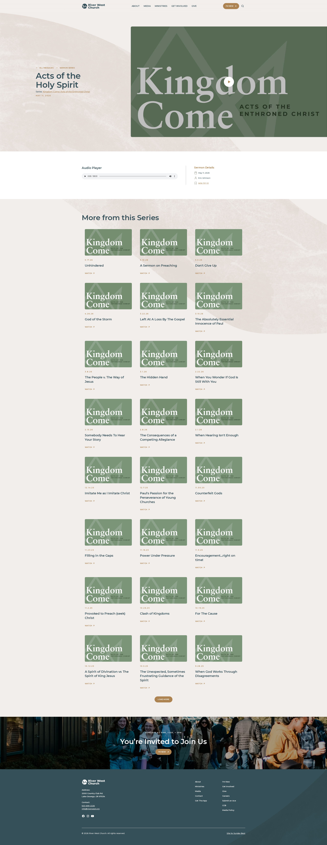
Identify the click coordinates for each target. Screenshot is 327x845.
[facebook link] (83, 816)
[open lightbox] (229, 81)
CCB (224, 805)
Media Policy (228, 810)
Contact (199, 796)
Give (224, 791)
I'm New (226, 782)
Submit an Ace (229, 801)
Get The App (201, 801)
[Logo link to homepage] (93, 6)
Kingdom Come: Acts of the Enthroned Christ (66, 91)
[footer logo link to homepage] (132, 782)
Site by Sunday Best (236, 833)
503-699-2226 (88, 806)
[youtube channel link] (92, 816)
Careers (226, 796)
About (198, 782)
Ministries (199, 786)
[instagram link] (87, 816)
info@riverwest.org (91, 809)
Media (198, 791)
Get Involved (228, 786)
